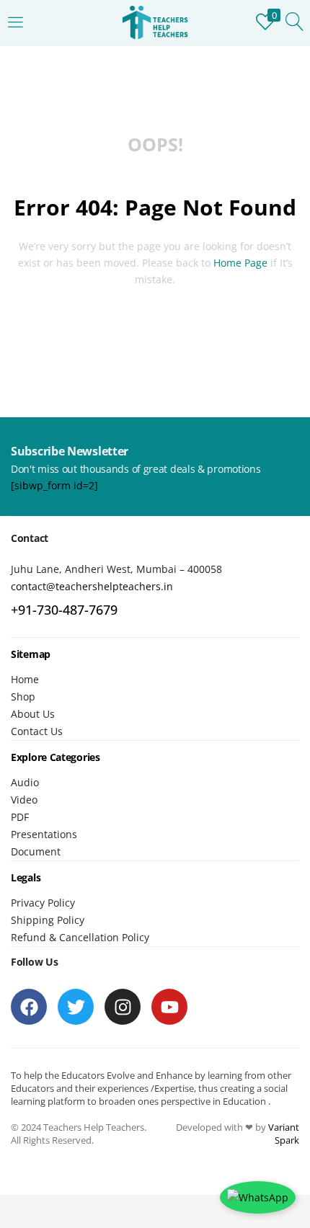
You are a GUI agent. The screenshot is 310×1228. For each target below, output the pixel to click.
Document (36, 851)
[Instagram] (123, 1007)
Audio (25, 782)
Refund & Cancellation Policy (80, 937)
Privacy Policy (43, 902)
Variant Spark (283, 1134)
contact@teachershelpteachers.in (92, 586)
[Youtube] (169, 1007)
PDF (20, 817)
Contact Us (37, 731)
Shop (23, 696)
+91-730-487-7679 (64, 609)
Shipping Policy (47, 920)
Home (25, 679)
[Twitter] (76, 1007)
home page (240, 263)
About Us (33, 714)
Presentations (44, 834)
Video (24, 799)
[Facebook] (29, 1007)
